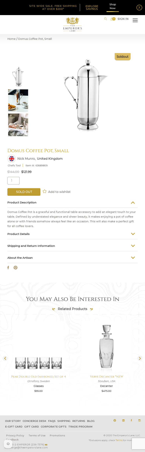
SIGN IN (123, 19)
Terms (119, 440)
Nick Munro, (26, 158)
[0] (112, 19)
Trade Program (80, 426)
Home (11, 39)
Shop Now (113, 6)
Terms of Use (37, 435)
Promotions (57, 435)
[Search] (105, 19)
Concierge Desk (34, 420)
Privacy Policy (15, 435)
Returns (78, 420)
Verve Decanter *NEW (106, 377)
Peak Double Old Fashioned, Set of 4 (38, 377)
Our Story (13, 420)
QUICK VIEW (38, 363)
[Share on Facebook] (8, 268)
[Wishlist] (44, 191)
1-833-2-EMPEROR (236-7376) (25, 444)
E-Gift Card (13, 426)
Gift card (31, 426)
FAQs (52, 420)
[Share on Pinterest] (15, 268)
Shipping (63, 420)
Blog (91, 420)
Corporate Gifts (53, 426)
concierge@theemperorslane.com (26, 447)
